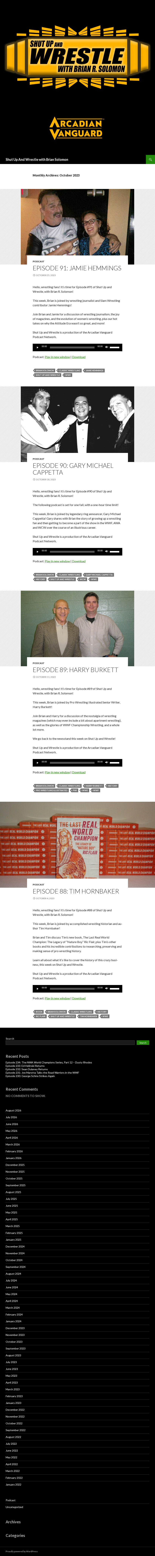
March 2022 (13, 1470)
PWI (75, 790)
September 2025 (16, 1185)
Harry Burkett (94, 786)
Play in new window (57, 357)
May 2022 (11, 1457)
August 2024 (13, 1273)
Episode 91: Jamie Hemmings (77, 268)
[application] (77, 347)
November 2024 (15, 1253)
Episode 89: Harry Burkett (75, 669)
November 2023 (15, 1334)
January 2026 (13, 1158)
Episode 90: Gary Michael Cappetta (73, 469)
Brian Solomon (45, 370)
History (40, 579)
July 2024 (11, 1280)
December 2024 (15, 1246)
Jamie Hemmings (94, 370)
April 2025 (12, 1219)
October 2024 (14, 1260)
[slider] (115, 347)
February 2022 (14, 1477)
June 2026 (12, 1124)
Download (78, 357)
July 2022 (11, 1443)
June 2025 (12, 1205)
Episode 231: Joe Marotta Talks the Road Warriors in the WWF (42, 1072)
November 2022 (15, 1416)
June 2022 (12, 1450)
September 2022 (16, 1430)
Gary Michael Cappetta (99, 574)
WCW (83, 579)
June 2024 (12, 1287)
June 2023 (12, 1368)
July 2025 (11, 1198)
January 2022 (13, 1484)
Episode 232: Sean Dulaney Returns (27, 1069)
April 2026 (12, 1137)
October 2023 (14, 1341)
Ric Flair (40, 1016)
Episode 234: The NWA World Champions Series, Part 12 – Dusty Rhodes (49, 1062)
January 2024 (13, 1321)
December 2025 (15, 1164)
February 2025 (14, 1232)
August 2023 (13, 1355)
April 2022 (12, 1464)
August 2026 (13, 1110)
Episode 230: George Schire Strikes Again (30, 1076)
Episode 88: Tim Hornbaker (76, 891)
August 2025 (13, 1192)
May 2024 (11, 1294)
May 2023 (11, 1375)
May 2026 (11, 1130)
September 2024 (16, 1266)
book (39, 1012)
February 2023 (14, 1396)
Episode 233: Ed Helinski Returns (25, 1065)
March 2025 (13, 1226)
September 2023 (16, 1348)
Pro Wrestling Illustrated (51, 790)
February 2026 (14, 1151)
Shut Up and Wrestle (48, 375)
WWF (96, 790)
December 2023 (15, 1328)
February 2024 (14, 1314)
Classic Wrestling (69, 370)
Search (10, 1038)
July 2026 (11, 1117)
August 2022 (13, 1436)
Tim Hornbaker (88, 1016)
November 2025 (15, 1171)
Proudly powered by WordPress (22, 1551)
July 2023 (11, 1362)
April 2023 (12, 1382)
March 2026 (13, 1144)
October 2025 (14, 1178)
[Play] (38, 347)
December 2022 (15, 1409)
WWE (68, 375)
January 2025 (13, 1239)
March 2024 (13, 1307)
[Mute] (107, 347)
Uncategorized (14, 1507)
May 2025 (11, 1212)
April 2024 (12, 1300)
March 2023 (13, 1389)
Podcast (38, 261)
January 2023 (13, 1402)
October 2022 (14, 1423)
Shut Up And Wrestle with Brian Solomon (37, 159)
